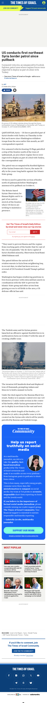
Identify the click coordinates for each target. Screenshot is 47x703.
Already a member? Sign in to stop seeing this (23, 536)
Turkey (26, 635)
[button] (43, 2)
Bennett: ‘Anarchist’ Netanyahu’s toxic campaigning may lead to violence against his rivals (13, 594)
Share (8, 90)
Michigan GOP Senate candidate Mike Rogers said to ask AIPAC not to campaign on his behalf (32, 593)
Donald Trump (32, 633)
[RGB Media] (19, 695)
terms (33, 236)
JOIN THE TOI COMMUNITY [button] (23, 651)
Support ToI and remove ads (36, 8)
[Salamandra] (35, 694)
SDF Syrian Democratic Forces (13, 635)
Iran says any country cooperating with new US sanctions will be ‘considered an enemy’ (13, 569)
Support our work (23, 530)
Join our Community (10, 8)
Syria (25, 633)
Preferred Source (10, 78)
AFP (5, 84)
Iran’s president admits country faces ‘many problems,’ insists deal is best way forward (33, 569)
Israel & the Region (16, 633)
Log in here (29, 655)
